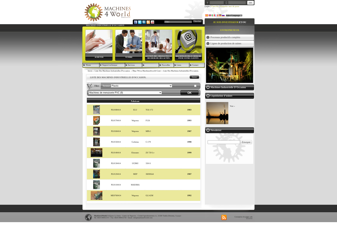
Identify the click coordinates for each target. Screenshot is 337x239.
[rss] (224, 217)
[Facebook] (135, 22)
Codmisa (135, 142)
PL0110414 (116, 185)
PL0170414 (116, 120)
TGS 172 (149, 110)
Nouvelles (166, 65)
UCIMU (135, 163)
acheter (99, 57)
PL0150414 (116, 142)
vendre (129, 57)
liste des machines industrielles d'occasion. (112, 71)
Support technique (109, 65)
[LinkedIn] (144, 22)
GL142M (149, 195)
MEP (135, 174)
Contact (195, 65)
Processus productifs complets (225, 37)
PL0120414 (116, 174)
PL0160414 (116, 131)
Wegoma (135, 120)
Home (88, 65)
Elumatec (135, 153)
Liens (179, 65)
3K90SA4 (150, 174)
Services (131, 65)
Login (207, 6)
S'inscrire (215, 6)
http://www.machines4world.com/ (147, 71)
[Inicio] (107, 13)
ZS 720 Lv (150, 153)
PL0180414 (116, 110)
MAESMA (135, 185)
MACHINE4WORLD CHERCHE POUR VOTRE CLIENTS (188, 57)
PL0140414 (116, 153)
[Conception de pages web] (249, 218)
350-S (148, 163)
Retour (194, 77)
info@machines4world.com (143, 218)
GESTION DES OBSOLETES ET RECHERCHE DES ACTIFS (158, 57)
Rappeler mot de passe (229, 6)
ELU (135, 110)
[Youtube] (152, 22)
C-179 (148, 142)
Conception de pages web (243, 217)
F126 (148, 120)
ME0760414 (116, 195)
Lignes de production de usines (225, 43)
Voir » (232, 106)
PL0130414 (116, 163)
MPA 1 (148, 131)
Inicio (90, 71)
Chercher (197, 21)
